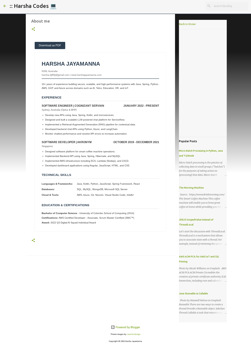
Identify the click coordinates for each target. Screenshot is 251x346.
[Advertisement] (203, 83)
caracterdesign (134, 334)
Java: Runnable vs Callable (193, 293)
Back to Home (187, 24)
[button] (33, 29)
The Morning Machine (191, 187)
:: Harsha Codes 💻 (33, 6)
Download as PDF (50, 45)
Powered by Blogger (127, 327)
